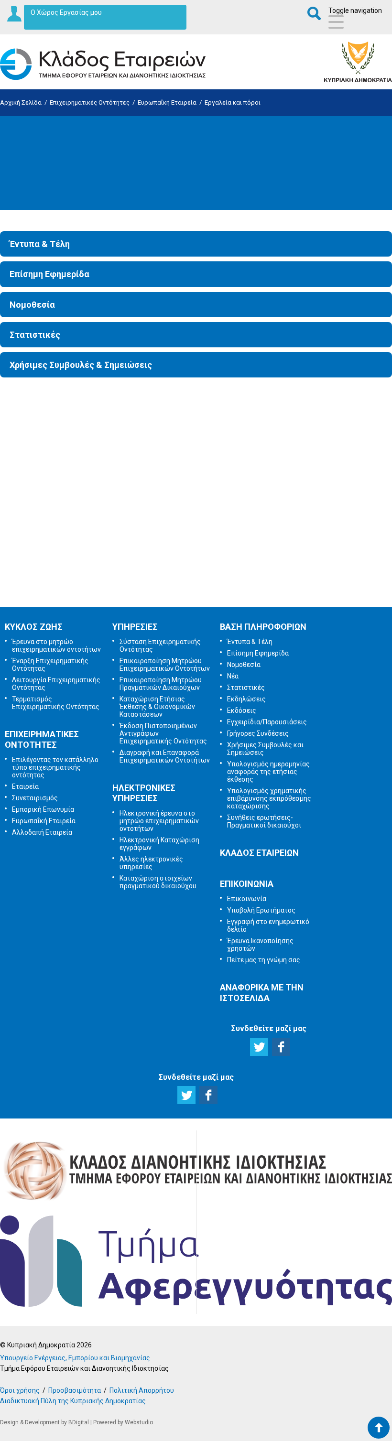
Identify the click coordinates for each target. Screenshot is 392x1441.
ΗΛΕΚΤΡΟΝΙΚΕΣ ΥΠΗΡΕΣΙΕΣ (143, 793)
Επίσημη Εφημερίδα (49, 274)
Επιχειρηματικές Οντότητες (90, 102)
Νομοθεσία (32, 305)
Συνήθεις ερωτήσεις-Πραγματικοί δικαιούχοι (264, 821)
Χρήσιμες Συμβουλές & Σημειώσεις (81, 365)
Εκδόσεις (241, 710)
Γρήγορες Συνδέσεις (258, 733)
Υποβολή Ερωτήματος (197, 431)
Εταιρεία (25, 786)
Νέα (233, 676)
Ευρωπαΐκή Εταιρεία (167, 102)
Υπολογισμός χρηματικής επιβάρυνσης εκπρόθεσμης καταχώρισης (269, 798)
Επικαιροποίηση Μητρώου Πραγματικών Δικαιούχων (161, 683)
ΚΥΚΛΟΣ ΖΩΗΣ (34, 627)
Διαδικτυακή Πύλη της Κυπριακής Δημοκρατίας (73, 1401)
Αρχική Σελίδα (21, 102)
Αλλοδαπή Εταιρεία (42, 832)
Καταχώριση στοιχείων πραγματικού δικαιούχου (158, 882)
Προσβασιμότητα (74, 1390)
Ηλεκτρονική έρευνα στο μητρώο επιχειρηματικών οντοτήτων (159, 820)
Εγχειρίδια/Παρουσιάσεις (267, 722)
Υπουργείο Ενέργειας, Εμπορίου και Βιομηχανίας (75, 1358)
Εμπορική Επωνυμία (43, 809)
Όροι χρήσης (20, 1390)
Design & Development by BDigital (44, 1422)
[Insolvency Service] (196, 1304)
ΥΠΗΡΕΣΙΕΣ (135, 627)
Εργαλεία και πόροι (233, 102)
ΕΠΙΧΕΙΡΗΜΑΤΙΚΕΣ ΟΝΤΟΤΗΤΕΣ (42, 739)
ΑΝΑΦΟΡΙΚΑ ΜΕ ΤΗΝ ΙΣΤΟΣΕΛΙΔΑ (262, 992)
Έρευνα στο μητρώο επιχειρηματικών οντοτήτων (56, 645)
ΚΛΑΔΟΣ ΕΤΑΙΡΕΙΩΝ (259, 853)
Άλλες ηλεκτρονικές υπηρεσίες (151, 863)
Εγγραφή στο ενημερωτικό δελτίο (198, 481)
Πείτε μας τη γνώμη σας (197, 581)
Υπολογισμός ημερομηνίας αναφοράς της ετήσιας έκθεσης (268, 771)
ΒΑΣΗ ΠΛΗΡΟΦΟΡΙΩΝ (263, 627)
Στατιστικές (35, 335)
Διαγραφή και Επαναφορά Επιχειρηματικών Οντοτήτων (165, 756)
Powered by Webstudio (123, 1422)
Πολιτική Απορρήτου (141, 1390)
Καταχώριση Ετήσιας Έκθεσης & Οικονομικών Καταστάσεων (157, 706)
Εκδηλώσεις (246, 699)
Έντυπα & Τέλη (40, 244)
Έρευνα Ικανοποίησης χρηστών (198, 531)
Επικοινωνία (246, 899)
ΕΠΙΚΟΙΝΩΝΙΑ (246, 884)
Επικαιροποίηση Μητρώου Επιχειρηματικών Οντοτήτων (165, 664)
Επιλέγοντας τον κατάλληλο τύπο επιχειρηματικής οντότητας (55, 767)
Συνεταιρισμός (35, 798)
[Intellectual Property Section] (196, 1201)
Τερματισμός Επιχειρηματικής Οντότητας (55, 702)
